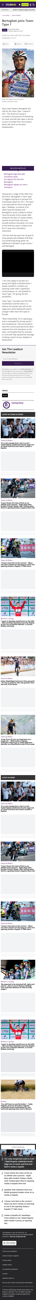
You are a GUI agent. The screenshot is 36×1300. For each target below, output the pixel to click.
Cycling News (14, 29)
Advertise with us (8, 1278)
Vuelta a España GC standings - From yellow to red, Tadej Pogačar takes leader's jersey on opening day (18, 1219)
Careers (5, 1274)
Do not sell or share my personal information (17, 1283)
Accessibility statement (10, 1269)
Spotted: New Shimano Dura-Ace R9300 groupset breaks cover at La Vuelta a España (19, 1192)
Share (7, 44)
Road (5, 395)
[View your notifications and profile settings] (19, 5)
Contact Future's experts (10, 1256)
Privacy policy (6, 1260)
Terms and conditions (9, 1251)
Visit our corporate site (18, 1237)
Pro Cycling (5, 15)
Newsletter (30, 44)
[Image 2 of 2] (30, 73)
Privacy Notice (28, 371)
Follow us (19, 44)
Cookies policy (7, 1265)
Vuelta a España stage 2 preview (24, 10)
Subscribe (25, 4)
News (4, 30)
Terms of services (26, 369)
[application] (18, 261)
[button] (33, 5)
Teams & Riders (16, 15)
